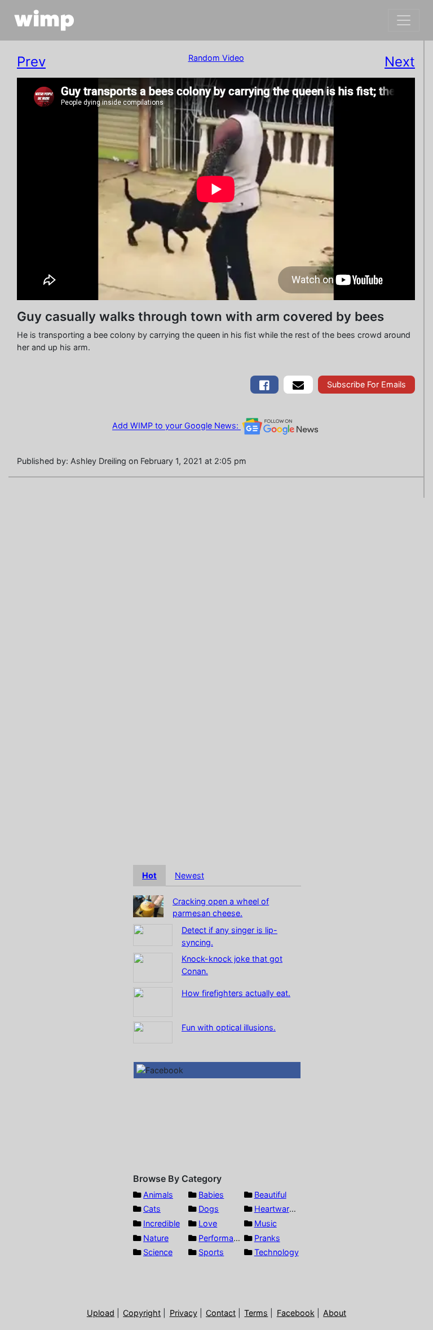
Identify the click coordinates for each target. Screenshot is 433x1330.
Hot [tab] (149, 875)
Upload (100, 1313)
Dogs (208, 1208)
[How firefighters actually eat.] (153, 1001)
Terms (256, 1313)
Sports (211, 1252)
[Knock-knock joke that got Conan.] (153, 967)
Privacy (183, 1313)
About (334, 1313)
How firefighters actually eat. (236, 993)
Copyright (142, 1313)
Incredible (161, 1223)
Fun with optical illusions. (229, 1027)
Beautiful (270, 1194)
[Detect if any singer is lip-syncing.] (153, 934)
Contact (221, 1313)
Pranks (267, 1238)
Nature (156, 1238)
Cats (152, 1208)
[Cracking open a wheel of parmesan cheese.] (148, 905)
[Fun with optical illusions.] (153, 1032)
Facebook (296, 1313)
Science (158, 1252)
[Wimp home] (44, 20)
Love (207, 1223)
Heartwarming (281, 1208)
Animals (158, 1194)
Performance (222, 1238)
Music (265, 1223)
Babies (211, 1194)
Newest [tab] (189, 875)
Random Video (216, 58)
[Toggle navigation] (403, 20)
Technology (276, 1252)
